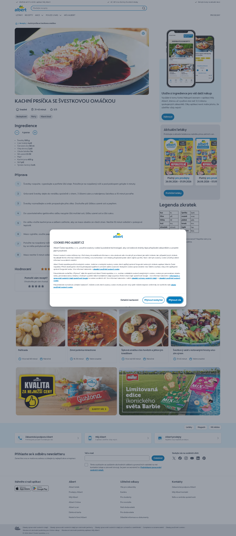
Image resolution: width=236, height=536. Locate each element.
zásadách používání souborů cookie (106, 269)
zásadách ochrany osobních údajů (144, 278)
